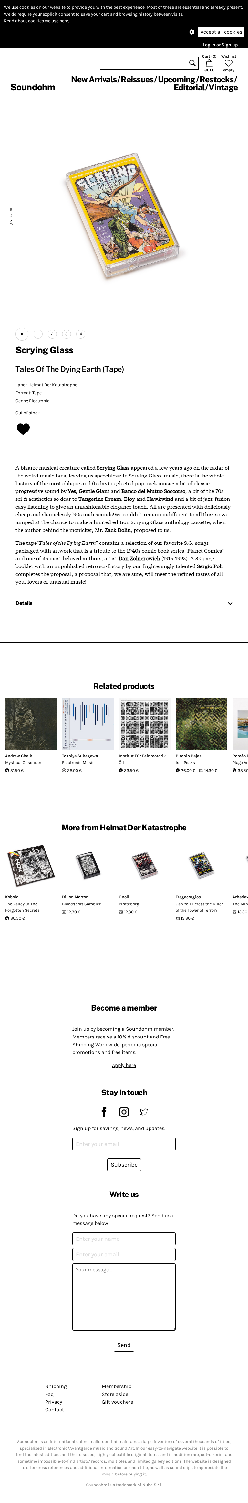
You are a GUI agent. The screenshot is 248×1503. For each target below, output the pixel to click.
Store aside (115, 1394)
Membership (116, 1386)
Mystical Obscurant (24, 762)
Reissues (137, 79)
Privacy (53, 1402)
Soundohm (32, 87)
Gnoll (124, 896)
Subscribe (124, 1164)
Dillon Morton (75, 896)
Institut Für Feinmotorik (142, 755)
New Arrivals (94, 79)
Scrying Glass (44, 349)
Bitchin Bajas (189, 755)
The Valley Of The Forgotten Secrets (22, 907)
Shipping (56, 1386)
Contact (54, 1410)
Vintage (223, 87)
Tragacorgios (188, 896)
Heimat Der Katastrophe (52, 384)
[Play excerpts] (22, 334)
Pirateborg (129, 904)
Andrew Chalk (18, 755)
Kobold (12, 896)
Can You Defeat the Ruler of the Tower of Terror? (199, 907)
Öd (121, 762)
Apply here (124, 1065)
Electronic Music (78, 762)
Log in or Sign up (220, 45)
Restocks (216, 79)
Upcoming (176, 79)
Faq (49, 1394)
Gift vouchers (117, 1402)
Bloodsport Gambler (81, 904)
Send (124, 1345)
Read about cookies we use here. (36, 21)
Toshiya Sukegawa (80, 755)
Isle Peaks (185, 762)
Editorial (189, 87)
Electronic (39, 401)
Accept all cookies (221, 32)
